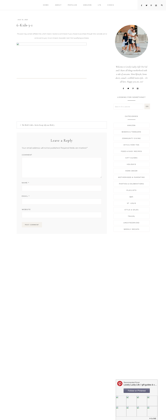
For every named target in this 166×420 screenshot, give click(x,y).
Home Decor (131, 171)
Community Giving (131, 138)
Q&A (131, 197)
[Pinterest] (134, 88)
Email (26, 196)
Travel (131, 216)
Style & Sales (132, 210)
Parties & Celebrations (131, 184)
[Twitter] (129, 88)
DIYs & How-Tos (131, 145)
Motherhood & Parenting (131, 177)
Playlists (131, 190)
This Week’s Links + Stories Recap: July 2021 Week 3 (38, 125)
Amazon (131, 125)
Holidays (131, 164)
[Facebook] (124, 88)
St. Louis (131, 203)
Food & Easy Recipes (131, 151)
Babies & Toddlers (131, 132)
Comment (27, 155)
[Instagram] (139, 88)
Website (26, 209)
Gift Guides (131, 158)
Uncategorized (131, 223)
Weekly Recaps (131, 229)
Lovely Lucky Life (24, 5)
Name (25, 183)
